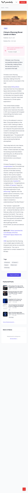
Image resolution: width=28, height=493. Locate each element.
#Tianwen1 (13, 185)
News (5, 28)
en (16, 2)
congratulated (8, 166)
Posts (7, 7)
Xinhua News (15, 87)
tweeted (15, 181)
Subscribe (23, 2)
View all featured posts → (9, 322)
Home (2, 7)
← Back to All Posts (14, 275)
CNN (5, 241)
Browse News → (14, 338)
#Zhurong (7, 191)
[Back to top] (24, 489)
